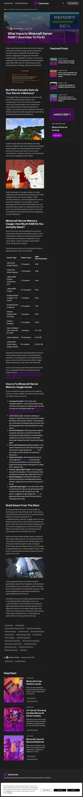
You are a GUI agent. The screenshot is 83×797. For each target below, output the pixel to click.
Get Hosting (73, 3)
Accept (73, 790)
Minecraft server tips (10, 647)
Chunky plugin (9, 625)
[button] (63, 3)
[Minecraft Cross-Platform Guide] (14, 690)
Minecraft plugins (10, 638)
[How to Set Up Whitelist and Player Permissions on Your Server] (53, 73)
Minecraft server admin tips (12, 641)
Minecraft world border (11, 650)
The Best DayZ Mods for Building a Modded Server (67, 86)
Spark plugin (23, 650)
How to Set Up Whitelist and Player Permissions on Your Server (67, 74)
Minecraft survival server (26, 647)
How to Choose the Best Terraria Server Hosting (66, 62)
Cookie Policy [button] (9, 791)
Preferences (46, 790)
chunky (34, 450)
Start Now (57, 135)
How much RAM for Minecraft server (15, 628)
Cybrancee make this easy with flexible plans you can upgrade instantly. (26, 410)
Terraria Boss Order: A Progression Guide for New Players (67, 99)
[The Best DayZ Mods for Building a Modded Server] (53, 85)
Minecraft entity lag (10, 631)
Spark (38, 494)
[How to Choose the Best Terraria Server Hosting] (53, 61)
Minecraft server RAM (30, 644)
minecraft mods (37, 634)
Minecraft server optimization (31, 641)
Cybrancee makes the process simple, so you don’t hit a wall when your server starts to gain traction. (23, 374)
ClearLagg (25, 460)
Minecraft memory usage (23, 634)
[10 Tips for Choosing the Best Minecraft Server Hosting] (14, 719)
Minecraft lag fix (9, 634)
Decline (60, 790)
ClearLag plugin (19, 625)
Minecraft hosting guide (37, 631)
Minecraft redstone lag (23, 638)
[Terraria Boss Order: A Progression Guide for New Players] (53, 97)
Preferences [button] (9, 792)
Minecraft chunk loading (34, 628)
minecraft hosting (23, 631)
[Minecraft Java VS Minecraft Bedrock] (14, 747)
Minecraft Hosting (20, 661)
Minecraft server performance (13, 644)
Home (5, 9)
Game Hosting (9, 661)
